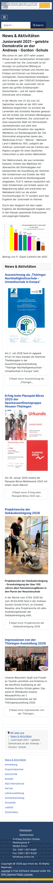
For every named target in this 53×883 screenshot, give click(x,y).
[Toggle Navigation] (4, 17)
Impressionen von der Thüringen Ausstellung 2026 (25, 641)
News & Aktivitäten (15, 759)
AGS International (14, 783)
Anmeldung (11, 764)
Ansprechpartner (14, 769)
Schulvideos (11, 812)
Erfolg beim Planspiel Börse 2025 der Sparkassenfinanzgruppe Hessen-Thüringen (24, 401)
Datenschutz (27, 834)
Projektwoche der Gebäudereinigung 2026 (22, 511)
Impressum (26, 830)
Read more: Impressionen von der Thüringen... (27, 711)
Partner (9, 788)
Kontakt (9, 778)
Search (39, 25)
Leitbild (9, 807)
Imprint (35, 881)
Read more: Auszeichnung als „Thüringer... (27, 380)
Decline (15, 876)
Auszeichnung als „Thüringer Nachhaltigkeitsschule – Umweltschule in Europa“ (25, 278)
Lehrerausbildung (14, 793)
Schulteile (10, 802)
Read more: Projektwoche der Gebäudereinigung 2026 (27, 624)
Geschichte (11, 774)
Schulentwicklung (14, 797)
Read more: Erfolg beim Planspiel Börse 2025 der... (26, 494)
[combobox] (16, 25)
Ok (4, 876)
